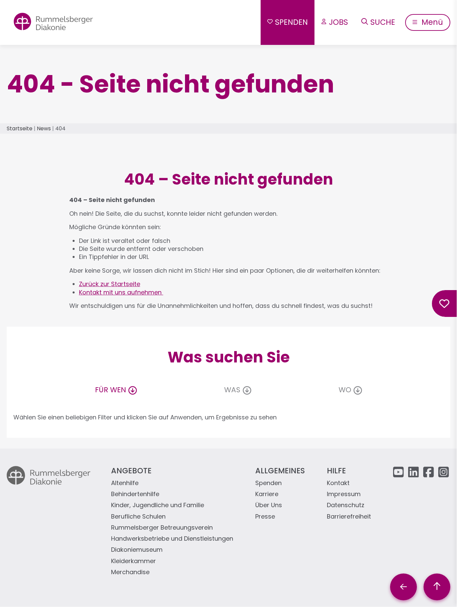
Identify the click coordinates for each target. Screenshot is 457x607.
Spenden (291, 22)
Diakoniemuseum (137, 550)
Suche (382, 22)
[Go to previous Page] (403, 587)
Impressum (344, 494)
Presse (265, 517)
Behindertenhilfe (135, 494)
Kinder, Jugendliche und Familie (157, 505)
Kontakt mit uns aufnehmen (121, 292)
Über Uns (268, 505)
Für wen (110, 390)
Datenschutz (345, 505)
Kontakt (338, 483)
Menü (431, 22)
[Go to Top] (437, 587)
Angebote (131, 470)
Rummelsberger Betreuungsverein (162, 528)
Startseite (19, 128)
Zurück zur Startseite (109, 284)
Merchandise (130, 572)
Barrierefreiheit (349, 517)
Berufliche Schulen (138, 517)
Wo (345, 390)
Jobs (338, 22)
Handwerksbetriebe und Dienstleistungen (172, 539)
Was (232, 390)
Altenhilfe (125, 483)
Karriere (266, 494)
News (44, 128)
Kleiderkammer (133, 561)
